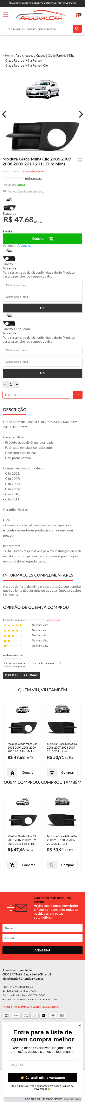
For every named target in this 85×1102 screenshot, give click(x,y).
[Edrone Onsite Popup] (42, 551)
